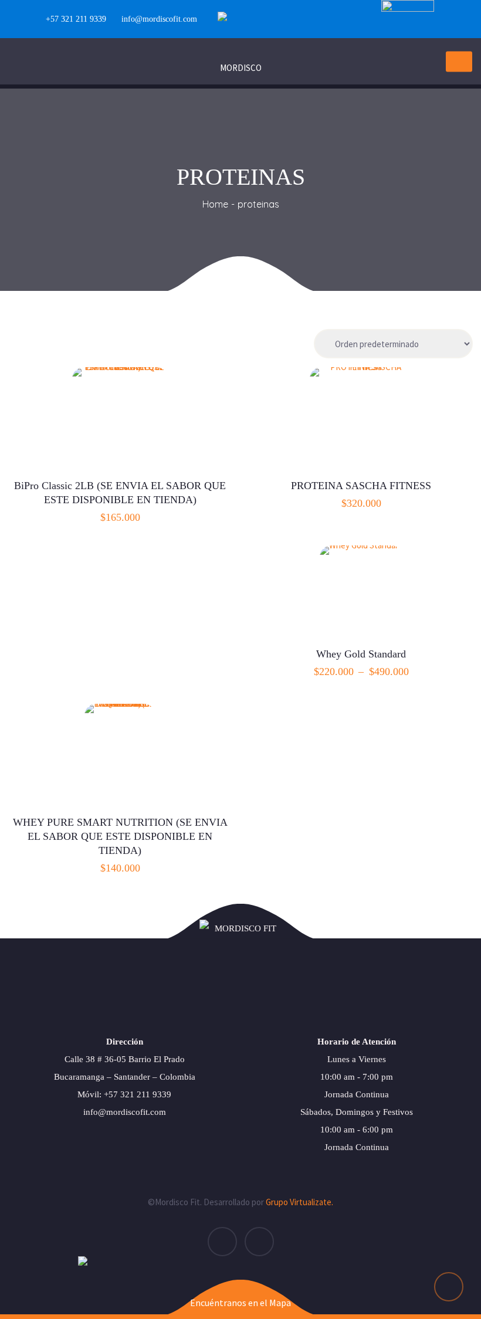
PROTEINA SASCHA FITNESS (361, 485)
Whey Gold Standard (361, 654)
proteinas (258, 204)
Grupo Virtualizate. (299, 1202)
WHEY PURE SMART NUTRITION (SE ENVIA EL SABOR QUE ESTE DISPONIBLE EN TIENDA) (120, 836)
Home (215, 204)
